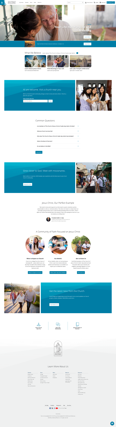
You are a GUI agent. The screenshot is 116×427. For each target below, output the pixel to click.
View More (39, 152)
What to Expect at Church (35, 272)
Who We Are (81, 272)
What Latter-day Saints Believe (58, 272)
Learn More (87, 37)
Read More (87, 44)
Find (50, 101)
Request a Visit (27, 184)
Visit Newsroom (54, 304)
